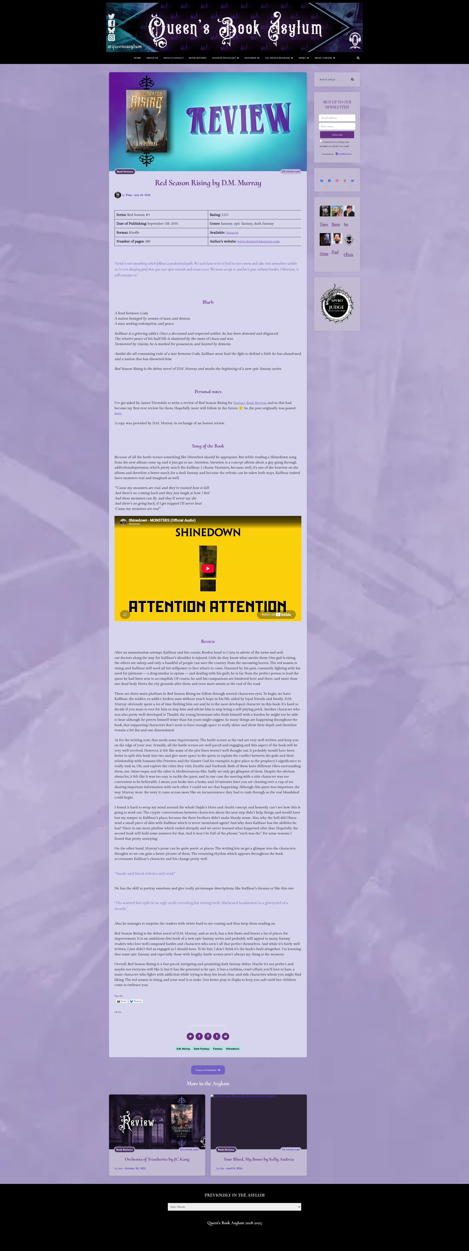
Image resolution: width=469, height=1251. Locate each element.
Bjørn (336, 224)
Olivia (348, 254)
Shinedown (232, 1048)
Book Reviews (197, 57)
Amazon (232, 233)
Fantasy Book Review (249, 403)
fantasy (217, 1048)
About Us (152, 57)
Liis (222, 1168)
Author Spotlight (224, 57)
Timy (129, 195)
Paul (335, 251)
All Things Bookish (277, 57)
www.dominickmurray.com (258, 241)
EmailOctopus (345, 154)
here (118, 413)
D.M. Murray (183, 1048)
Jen (120, 1168)
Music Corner (323, 57)
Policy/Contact (174, 57)
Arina (324, 253)
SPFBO (302, 57)
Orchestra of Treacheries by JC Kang (157, 1159)
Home (137, 57)
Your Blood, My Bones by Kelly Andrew (259, 1159)
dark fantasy (201, 1048)
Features (250, 57)
